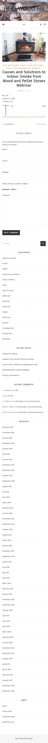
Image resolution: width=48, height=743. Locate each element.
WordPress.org (8, 722)
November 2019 (8, 653)
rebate (4, 312)
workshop (36, 68)
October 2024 (7, 449)
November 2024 (8, 443)
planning (5, 301)
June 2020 (6, 621)
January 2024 (7, 459)
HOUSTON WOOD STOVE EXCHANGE (15, 370)
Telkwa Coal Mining (9, 354)
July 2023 (5, 492)
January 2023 (7, 513)
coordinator (9, 124)
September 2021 (8, 556)
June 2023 (6, 497)
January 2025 (7, 438)
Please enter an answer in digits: (15, 184)
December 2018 (8, 686)
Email (5, 161)
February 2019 (7, 675)
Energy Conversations (10, 375)
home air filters (35, 65)
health (24, 65)
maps (4, 285)
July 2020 (5, 616)
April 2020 (6, 626)
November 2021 (8, 551)
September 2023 (8, 481)
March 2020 (6, 632)
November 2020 (8, 605)
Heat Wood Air (24, 8)
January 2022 (7, 546)
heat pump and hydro (11, 274)
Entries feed (7, 711)
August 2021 (7, 562)
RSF (16, 390)
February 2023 (7, 508)
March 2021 (6, 583)
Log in (4, 706)
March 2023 (6, 502)
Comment (6, 195)
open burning (7, 290)
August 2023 (7, 486)
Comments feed (8, 717)
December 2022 (8, 519)
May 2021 (5, 573)
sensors (5, 323)
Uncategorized (8, 328)
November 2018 (8, 691)
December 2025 (8, 432)
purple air (6, 307)
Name (5, 149)
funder (5, 263)
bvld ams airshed (11, 65)
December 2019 (8, 648)
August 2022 (7, 535)
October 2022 (7, 529)
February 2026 (7, 427)
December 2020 (8, 599)
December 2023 (8, 465)
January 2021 (7, 594)
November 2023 (8, 470)
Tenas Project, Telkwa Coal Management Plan (20, 364)
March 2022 (6, 540)
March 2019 (6, 669)
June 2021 (6, 567)
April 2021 (6, 578)
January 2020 (7, 643)
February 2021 (7, 589)
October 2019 (7, 659)
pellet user (12, 68)
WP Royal (29, 738)
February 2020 (7, 637)
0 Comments (41, 124)
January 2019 (7, 680)
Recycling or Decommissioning (27, 401)
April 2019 (6, 664)
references (6, 317)
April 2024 (6, 454)
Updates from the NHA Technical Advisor (18, 359)
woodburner (24, 68)
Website (5, 172)
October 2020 (7, 610)
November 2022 (8, 524)
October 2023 (7, 476)
